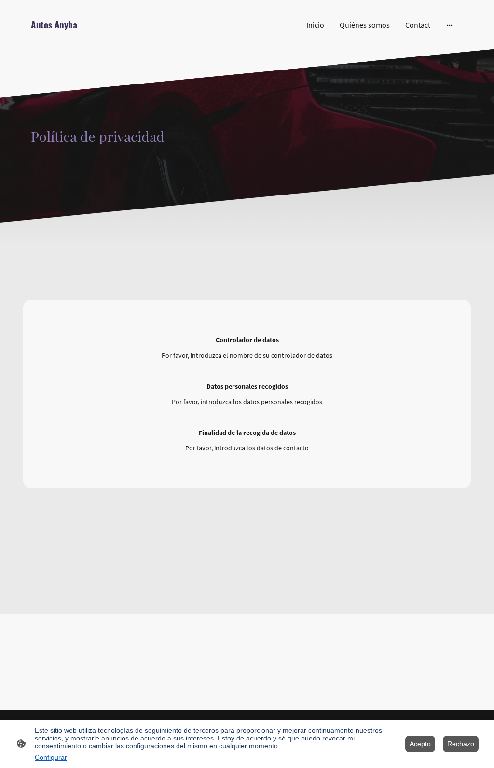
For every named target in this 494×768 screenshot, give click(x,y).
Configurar (51, 757)
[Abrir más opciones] (449, 24)
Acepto (420, 744)
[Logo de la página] (98, 35)
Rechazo (460, 744)
